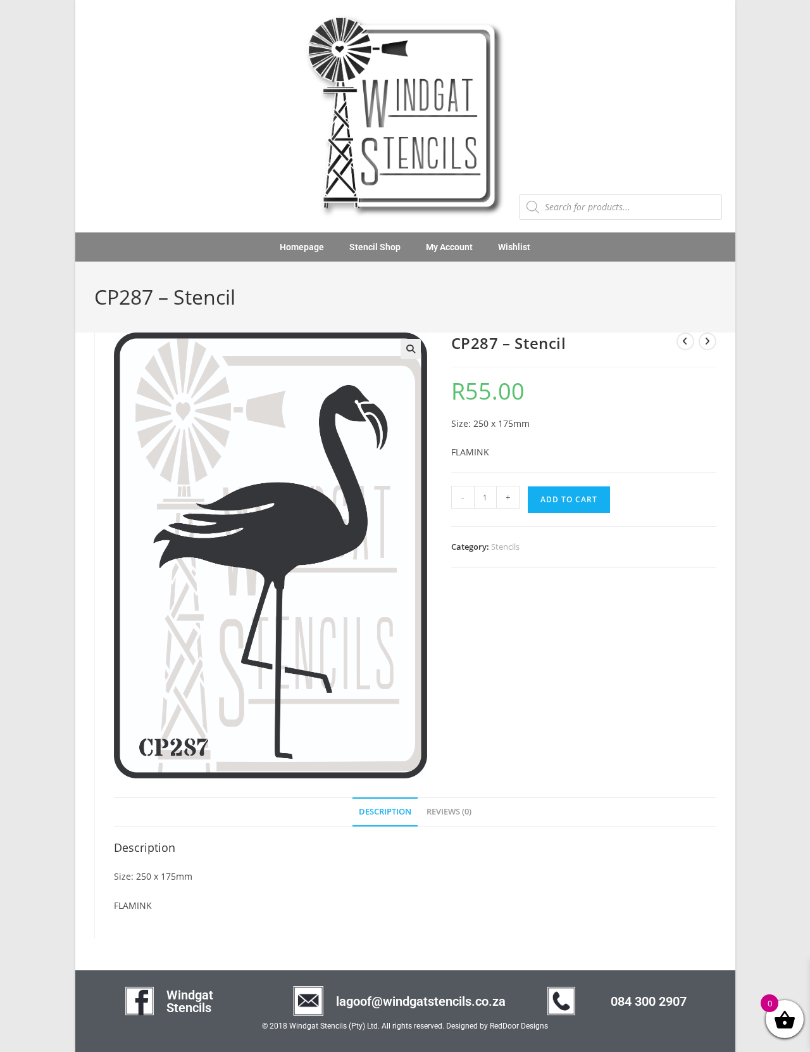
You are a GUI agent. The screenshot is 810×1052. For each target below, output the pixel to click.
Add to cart (568, 499)
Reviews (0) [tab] (449, 811)
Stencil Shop (375, 247)
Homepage (302, 247)
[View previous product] (685, 341)
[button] (411, 349)
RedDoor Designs (519, 1026)
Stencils (505, 546)
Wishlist (514, 247)
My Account (449, 247)
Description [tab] (385, 811)
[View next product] (707, 341)
